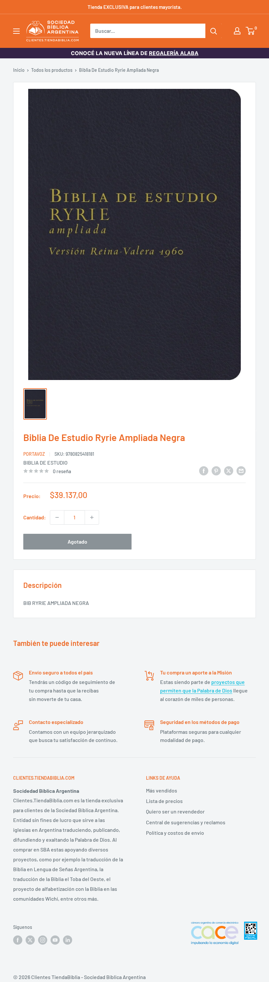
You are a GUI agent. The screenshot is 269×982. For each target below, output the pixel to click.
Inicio (19, 70)
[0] (250, 31)
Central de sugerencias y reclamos (185, 822)
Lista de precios (164, 801)
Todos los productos (51, 70)
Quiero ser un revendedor (175, 811)
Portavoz (34, 454)
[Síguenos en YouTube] (55, 940)
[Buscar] (213, 31)
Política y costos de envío (175, 833)
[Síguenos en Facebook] (17, 940)
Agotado (77, 541)
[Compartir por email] (241, 470)
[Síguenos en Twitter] (30, 940)
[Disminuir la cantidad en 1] (57, 517)
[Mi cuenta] (237, 30)
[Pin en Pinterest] (216, 470)
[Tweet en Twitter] (228, 470)
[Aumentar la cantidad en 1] (92, 517)
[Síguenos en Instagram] (42, 940)
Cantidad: (34, 517)
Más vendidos (161, 790)
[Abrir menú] (16, 31)
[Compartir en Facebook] (203, 470)
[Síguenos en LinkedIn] (67, 940)
